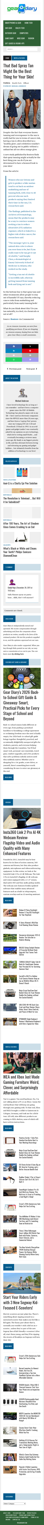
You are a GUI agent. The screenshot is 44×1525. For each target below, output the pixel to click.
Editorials (7, 495)
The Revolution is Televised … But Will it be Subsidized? (21, 500)
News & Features (9, 480)
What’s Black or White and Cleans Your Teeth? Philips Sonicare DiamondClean (19, 551)
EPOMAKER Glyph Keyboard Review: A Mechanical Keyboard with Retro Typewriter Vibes (30, 1021)
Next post (30, 369)
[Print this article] (30, 355)
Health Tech (19, 28)
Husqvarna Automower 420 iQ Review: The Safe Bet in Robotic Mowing (29, 937)
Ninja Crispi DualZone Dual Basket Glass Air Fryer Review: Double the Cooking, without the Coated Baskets (29, 994)
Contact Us (16, 1519)
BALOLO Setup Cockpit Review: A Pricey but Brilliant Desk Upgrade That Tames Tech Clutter (29, 951)
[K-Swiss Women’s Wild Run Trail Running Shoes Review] (10, 927)
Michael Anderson (19, 86)
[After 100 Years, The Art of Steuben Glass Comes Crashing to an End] (22, 516)
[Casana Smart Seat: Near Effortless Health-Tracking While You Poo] (10, 1432)
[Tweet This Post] (30, 346)
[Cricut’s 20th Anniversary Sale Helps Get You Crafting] (10, 1209)
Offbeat (26, 83)
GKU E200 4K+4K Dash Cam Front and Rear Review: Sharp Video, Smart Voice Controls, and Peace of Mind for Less (29, 1008)
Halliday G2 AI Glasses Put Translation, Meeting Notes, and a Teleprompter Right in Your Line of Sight (29, 1444)
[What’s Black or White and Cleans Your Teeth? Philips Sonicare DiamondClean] (22, 541)
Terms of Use (35, 1517)
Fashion (31, 38)
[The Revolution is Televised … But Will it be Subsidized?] (22, 492)
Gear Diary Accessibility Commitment (17, 1517)
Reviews (8, 802)
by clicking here (18, 654)
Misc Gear (21, 38)
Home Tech (28, 22)
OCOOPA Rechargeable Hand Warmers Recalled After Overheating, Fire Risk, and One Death (29, 1403)
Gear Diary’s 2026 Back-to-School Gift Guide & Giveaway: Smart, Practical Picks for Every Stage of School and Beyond (21, 705)
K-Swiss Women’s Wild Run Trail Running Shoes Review (28, 923)
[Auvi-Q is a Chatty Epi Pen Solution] (22, 476)
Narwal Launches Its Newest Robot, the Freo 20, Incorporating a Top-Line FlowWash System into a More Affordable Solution (29, 1373)
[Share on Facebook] (14, 346)
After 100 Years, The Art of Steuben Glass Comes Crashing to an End (21, 525)
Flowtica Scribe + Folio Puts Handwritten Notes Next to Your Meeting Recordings (28, 1140)
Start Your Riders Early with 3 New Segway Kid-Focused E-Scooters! (20, 1302)
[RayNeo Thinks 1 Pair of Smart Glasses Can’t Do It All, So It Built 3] (10, 1182)
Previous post (15, 369)
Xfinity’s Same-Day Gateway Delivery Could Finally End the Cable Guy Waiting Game (29, 1457)
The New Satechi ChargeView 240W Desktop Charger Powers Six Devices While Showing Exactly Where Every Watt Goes (29, 1252)
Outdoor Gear (10, 33)
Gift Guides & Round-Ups (14, 43)
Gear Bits (6, 545)
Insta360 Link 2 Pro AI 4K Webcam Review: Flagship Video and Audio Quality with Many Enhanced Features (22, 842)
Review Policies (31, 1513)
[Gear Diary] (22, 8)
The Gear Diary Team (19, 1513)
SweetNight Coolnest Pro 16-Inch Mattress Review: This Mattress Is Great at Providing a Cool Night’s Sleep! (30, 1193)
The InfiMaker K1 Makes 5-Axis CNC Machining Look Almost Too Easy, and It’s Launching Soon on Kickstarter (29, 1220)
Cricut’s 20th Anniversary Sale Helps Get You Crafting (29, 1205)
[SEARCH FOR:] (22, 49)
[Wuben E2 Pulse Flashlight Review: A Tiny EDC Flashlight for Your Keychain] (10, 915)
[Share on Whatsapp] (14, 359)
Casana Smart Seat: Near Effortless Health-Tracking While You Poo (28, 1430)
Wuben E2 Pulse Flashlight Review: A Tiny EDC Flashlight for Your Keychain (29, 912)
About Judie (6, 1513)
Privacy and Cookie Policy (27, 1515)
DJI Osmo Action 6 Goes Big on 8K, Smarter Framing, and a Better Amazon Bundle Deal (29, 1167)
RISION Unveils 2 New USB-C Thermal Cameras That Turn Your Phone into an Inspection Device (29, 1388)
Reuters (15, 319)
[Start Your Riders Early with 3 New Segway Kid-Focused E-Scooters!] (22, 1292)
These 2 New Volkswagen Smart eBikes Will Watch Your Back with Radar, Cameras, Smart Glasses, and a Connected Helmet (29, 1235)
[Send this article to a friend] (14, 355)
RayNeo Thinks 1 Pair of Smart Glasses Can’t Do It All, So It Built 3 (29, 1179)
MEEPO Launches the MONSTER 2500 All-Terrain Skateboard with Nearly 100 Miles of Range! (29, 1417)
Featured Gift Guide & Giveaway (16, 662)
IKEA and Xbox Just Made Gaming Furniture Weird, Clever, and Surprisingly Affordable (21, 1084)
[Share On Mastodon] (30, 359)
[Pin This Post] (30, 351)
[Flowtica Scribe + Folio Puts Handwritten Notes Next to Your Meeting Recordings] (10, 1143)
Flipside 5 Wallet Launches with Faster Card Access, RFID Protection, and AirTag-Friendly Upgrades (30, 1470)
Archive (8, 1519)
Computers (24, 33)
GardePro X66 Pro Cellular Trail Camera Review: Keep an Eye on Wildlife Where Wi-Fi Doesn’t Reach (29, 980)
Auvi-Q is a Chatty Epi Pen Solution (20, 483)
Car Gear (8, 28)
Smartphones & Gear (13, 22)
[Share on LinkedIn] (14, 351)
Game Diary (9, 38)
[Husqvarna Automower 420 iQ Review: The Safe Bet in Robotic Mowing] (10, 940)
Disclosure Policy (11, 1515)
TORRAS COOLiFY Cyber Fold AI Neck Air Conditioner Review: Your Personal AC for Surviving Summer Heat (29, 965)
